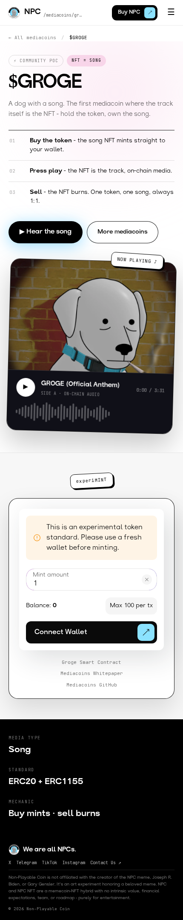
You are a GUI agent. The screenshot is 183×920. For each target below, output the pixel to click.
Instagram (73, 862)
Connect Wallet (60, 632)
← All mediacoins (32, 37)
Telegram (26, 862)
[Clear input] (147, 579)
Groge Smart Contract (91, 662)
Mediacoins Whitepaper (91, 673)
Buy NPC (129, 12)
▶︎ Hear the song (45, 232)
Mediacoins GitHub (91, 685)
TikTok (49, 862)
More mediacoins (122, 232)
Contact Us (105, 862)
